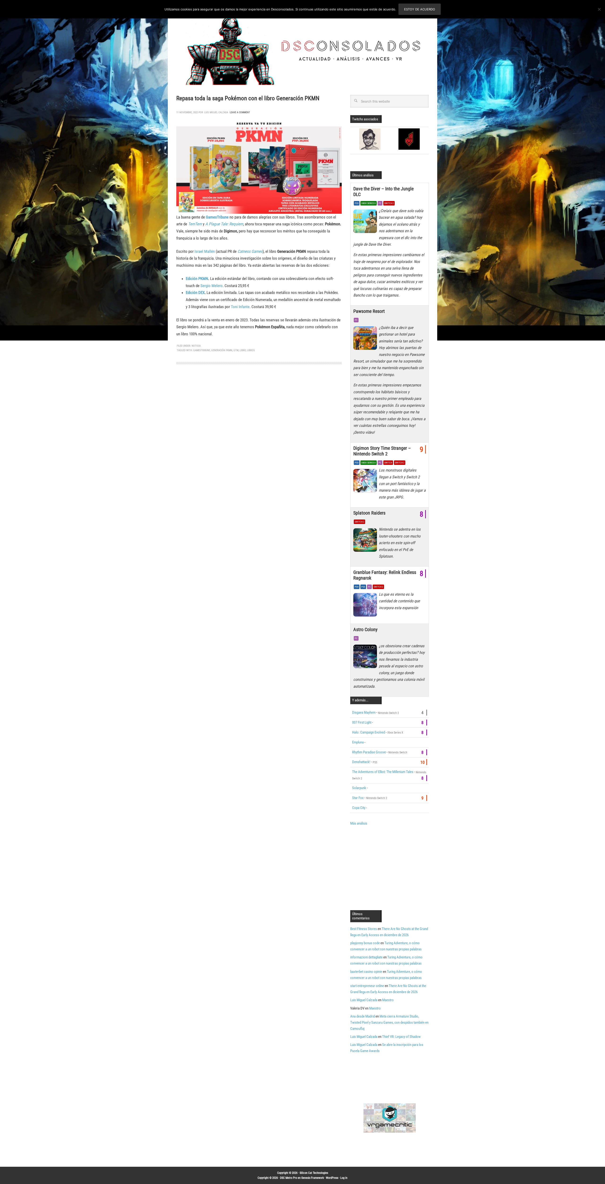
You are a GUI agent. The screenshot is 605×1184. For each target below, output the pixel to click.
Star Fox (358, 798)
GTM (235, 350)
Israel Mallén (204, 251)
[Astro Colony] (366, 658)
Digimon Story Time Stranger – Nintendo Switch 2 (382, 451)
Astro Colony (365, 629)
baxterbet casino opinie (366, 972)
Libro (243, 350)
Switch (388, 462)
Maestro (388, 1000)
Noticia (196, 345)
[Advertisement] (390, 867)
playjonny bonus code (365, 943)
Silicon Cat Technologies (314, 1173)
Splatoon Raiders (369, 513)
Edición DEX (195, 292)
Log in (343, 1178)
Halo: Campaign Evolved (368, 732)
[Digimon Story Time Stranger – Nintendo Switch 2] (366, 482)
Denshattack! (361, 762)
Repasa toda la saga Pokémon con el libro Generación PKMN (247, 98)
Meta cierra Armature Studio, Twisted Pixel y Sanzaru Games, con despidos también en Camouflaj (389, 1022)
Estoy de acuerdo (419, 9)
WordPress (332, 1178)
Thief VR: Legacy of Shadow (401, 1037)
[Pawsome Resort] (366, 339)
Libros (251, 350)
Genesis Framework (312, 1178)
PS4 (357, 586)
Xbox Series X (368, 203)
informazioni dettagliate (366, 957)
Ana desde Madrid (362, 1016)
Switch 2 (389, 203)
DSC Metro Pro (288, 1178)
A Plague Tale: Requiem (224, 224)
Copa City (358, 808)
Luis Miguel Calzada (363, 1000)
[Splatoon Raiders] (366, 541)
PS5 (357, 203)
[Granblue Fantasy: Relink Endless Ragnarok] (366, 606)
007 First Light (361, 722)
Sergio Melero (211, 285)
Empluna (358, 742)
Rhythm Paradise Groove (369, 752)
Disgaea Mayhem (364, 712)
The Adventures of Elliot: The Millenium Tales (382, 772)
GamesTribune (217, 217)
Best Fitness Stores (363, 929)
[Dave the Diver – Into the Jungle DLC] (366, 222)
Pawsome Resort (369, 311)
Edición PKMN (197, 278)
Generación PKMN (221, 350)
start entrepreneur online (367, 986)
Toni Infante (240, 306)
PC (380, 203)
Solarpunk (359, 788)
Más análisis (358, 823)
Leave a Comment (240, 112)
